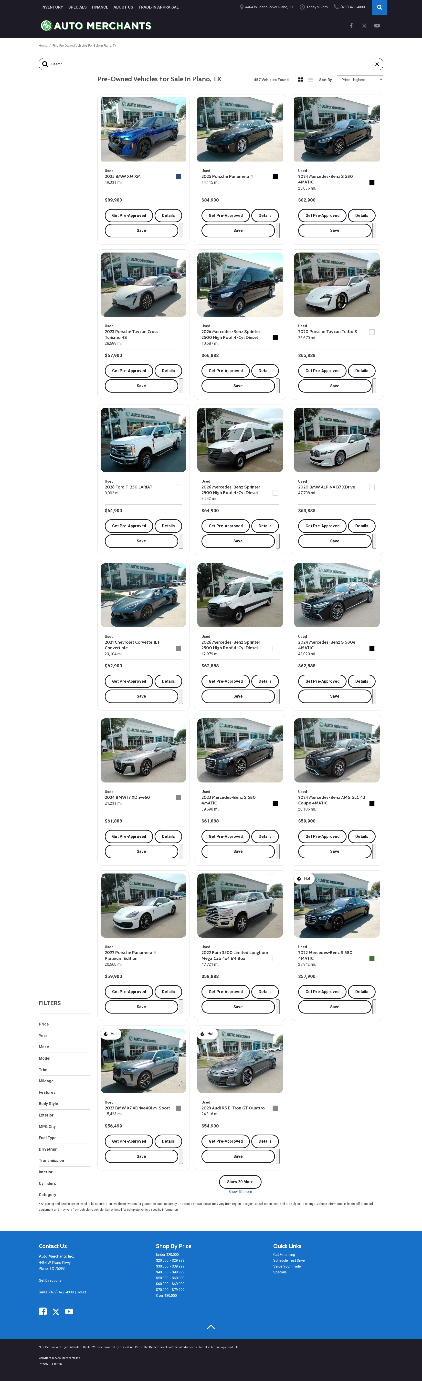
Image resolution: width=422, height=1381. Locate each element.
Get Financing (284, 1254)
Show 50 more (240, 1191)
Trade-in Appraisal (158, 7)
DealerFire (126, 1347)
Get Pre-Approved (129, 215)
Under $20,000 (167, 1254)
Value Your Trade (287, 1266)
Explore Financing (181, 230)
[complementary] (407, 1366)
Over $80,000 (166, 1295)
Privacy (43, 1363)
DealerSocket (158, 1347)
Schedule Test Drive (289, 1260)
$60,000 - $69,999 (170, 1284)
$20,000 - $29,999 (170, 1260)
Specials (77, 7)
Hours (81, 1292)
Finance (100, 7)
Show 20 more (240, 1181)
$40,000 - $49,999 (170, 1272)
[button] (379, 7)
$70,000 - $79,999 (170, 1290)
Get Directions (50, 1280)
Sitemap (57, 1363)
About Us (123, 7)
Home (43, 45)
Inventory (52, 7)
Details (168, 215)
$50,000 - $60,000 (170, 1278)
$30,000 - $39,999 (170, 1266)
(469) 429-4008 (61, 1292)
